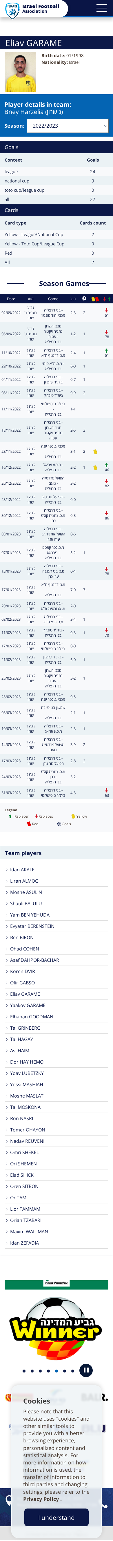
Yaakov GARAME (27, 1005)
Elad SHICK (22, 1175)
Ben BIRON (22, 937)
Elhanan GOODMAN (31, 1016)
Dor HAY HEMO (26, 1062)
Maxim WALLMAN (29, 1231)
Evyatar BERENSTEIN (32, 926)
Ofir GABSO (22, 982)
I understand (56, 1517)
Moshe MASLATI (27, 1096)
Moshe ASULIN (26, 892)
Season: (14, 125)
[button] (101, 8)
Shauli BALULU (26, 903)
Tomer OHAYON (27, 1130)
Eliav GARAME (25, 994)
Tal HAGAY (21, 1039)
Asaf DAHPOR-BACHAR (34, 960)
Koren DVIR (22, 971)
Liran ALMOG (24, 881)
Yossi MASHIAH (26, 1084)
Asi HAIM (19, 1050)
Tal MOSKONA (25, 1107)
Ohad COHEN (24, 949)
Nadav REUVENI (27, 1141)
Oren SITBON (24, 1186)
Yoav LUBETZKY (27, 1073)
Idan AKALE (22, 869)
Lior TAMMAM (25, 1209)
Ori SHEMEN (23, 1163)
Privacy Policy (41, 1498)
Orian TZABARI (25, 1220)
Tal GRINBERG (25, 1028)
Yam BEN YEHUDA (30, 915)
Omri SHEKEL (24, 1152)
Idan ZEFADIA (24, 1243)
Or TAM (18, 1197)
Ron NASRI (21, 1118)
